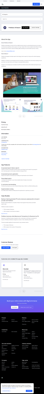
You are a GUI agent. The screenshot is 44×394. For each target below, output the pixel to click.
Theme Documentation (36, 368)
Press (12, 363)
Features (3, 319)
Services (13, 319)
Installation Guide (4, 149)
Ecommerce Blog (35, 336)
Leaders (13, 362)
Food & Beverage (25, 347)
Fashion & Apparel (25, 345)
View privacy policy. (5, 388)
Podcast (23, 334)
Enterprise (13, 353)
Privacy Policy (3, 154)
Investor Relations (15, 365)
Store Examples (14, 331)
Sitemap (36, 387)
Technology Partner (36, 144)
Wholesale (13, 347)
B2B (2, 347)
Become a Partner (35, 319)
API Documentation (25, 368)
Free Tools (33, 338)
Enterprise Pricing (5, 321)
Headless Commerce (15, 345)
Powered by (24, 324)
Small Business (4, 353)
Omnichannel (4, 348)
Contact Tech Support (36, 365)
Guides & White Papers (26, 333)
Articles (33, 331)
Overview (23, 319)
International (14, 348)
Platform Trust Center (5, 367)
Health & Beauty (35, 345)
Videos (23, 365)
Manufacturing (34, 347)
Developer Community (36, 366)
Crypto (13, 350)
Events (23, 336)
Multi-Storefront (4, 345)
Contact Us (14, 367)
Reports (33, 334)
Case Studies (4, 331)
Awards (3, 365)
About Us (3, 362)
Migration (3, 354)
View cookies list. (12, 388)
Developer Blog (24, 338)
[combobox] (22, 19)
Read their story (4, 213)
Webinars (33, 333)
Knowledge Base (35, 362)
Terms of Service (4, 153)
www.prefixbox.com (10, 51)
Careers (3, 363)
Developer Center (25, 366)
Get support (14, 247)
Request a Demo (15, 321)
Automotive (24, 348)
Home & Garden (35, 348)
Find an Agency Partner (26, 321)
